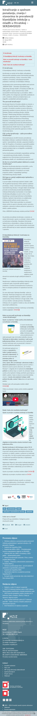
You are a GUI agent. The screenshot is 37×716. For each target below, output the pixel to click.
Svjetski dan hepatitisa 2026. (13, 547)
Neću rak (7, 667)
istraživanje (11, 508)
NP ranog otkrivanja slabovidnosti (14, 669)
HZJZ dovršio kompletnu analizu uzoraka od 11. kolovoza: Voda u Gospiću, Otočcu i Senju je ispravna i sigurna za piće (18, 595)
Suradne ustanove (9, 665)
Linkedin (27, 525)
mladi (18, 508)
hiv (4, 508)
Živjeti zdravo (8, 674)
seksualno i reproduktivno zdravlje (14, 511)
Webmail (7, 707)
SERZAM (29, 511)
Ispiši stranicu (8, 44)
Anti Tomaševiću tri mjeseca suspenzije (16, 605)
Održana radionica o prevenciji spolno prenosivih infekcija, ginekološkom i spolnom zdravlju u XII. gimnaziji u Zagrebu (18, 543)
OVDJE (32, 211)
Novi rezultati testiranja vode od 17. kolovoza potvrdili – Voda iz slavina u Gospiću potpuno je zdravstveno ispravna (17, 601)
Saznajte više (28, 715)
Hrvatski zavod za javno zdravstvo (11, 29)
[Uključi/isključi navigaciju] (32, 2)
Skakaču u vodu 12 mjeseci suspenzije (15, 587)
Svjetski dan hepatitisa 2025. (13, 570)
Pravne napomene (9, 709)
